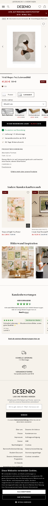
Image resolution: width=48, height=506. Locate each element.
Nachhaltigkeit (17, 445)
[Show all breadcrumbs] (4, 19)
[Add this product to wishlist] (43, 23)
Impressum (19, 437)
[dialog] (24, 486)
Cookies (28, 445)
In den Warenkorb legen (24, 124)
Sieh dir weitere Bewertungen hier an (24, 339)
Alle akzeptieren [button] (24, 492)
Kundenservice (31, 433)
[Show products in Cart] (44, 6)
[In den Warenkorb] (28, 226)
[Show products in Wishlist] (39, 6)
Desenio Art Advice (32, 430)
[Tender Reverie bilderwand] (18, 262)
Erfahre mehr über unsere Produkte (24, 172)
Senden (24, 415)
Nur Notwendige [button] (24, 497)
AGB (26, 441)
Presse (20, 433)
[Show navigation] (3, 6)
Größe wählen (7, 100)
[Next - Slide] (45, 46)
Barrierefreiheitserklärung (13, 449)
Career (20, 441)
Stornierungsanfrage (33, 453)
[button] (24, 502)
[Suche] (8, 6)
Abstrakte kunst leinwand (18, 19)
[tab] (6, 73)
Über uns (19, 430)
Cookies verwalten (32, 457)
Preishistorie (6, 167)
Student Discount (16, 453)
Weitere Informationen (30, 487)
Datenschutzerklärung (21, 420)
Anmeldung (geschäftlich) (13, 467)
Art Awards (19, 463)
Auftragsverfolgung (32, 437)
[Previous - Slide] (2, 46)
